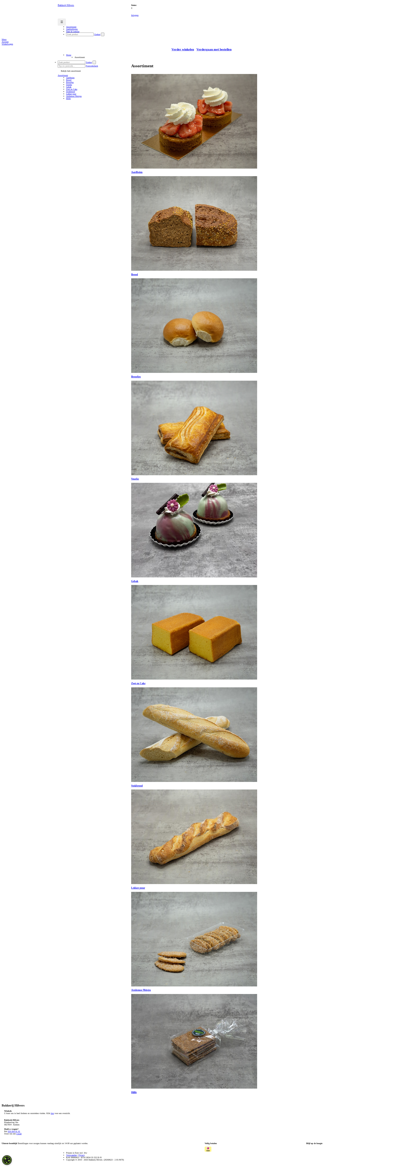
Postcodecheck (92, 66)
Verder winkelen (182, 49)
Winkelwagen (7, 44)
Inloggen (135, 15)
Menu (4, 39)
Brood (68, 80)
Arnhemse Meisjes (74, 96)
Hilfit (68, 98)
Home (68, 55)
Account (5, 42)
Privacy (82, 1155)
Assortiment (63, 75)
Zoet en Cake (71, 89)
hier (52, 1113)
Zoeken (97, 34)
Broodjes (70, 82)
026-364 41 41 (14, 1131)
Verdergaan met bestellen (214, 49)
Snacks (69, 84)
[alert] (7, 1160)
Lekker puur (71, 94)
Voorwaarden (71, 1155)
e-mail (19, 1134)
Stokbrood (70, 91)
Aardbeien (70, 78)
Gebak (68, 87)
